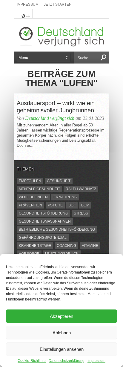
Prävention (30, 205)
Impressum (96, 361)
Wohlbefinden (33, 197)
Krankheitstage (35, 246)
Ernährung (65, 197)
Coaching (66, 246)
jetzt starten (58, 4)
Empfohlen (30, 181)
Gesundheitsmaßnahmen (45, 221)
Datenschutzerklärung (66, 361)
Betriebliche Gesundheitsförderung (57, 229)
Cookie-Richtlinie (32, 361)
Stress (81, 213)
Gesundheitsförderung (43, 213)
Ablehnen (62, 332)
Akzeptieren (61, 316)
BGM (85, 205)
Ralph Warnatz (81, 189)
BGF (72, 205)
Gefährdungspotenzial (43, 237)
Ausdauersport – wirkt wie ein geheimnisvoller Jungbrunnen (56, 107)
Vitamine (90, 246)
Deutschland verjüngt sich (49, 118)
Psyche (55, 205)
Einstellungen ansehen (62, 349)
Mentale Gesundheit (39, 189)
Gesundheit (58, 181)
